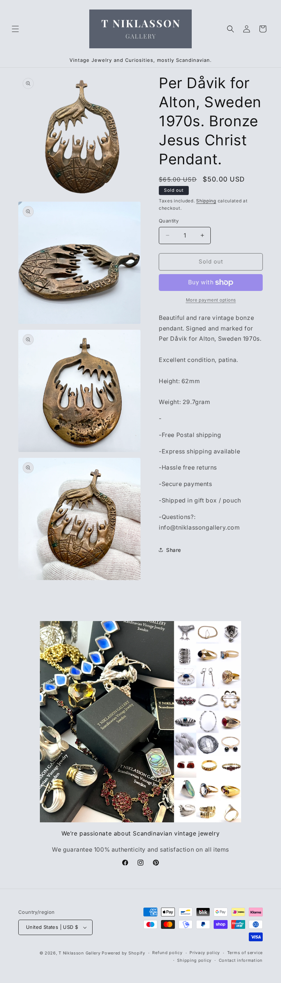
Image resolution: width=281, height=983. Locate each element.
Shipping (206, 200)
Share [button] (173, 550)
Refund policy (167, 952)
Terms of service (245, 952)
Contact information (241, 960)
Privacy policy (205, 952)
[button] (15, 29)
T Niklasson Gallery (79, 953)
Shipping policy (194, 960)
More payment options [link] (211, 300)
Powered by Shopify (123, 953)
